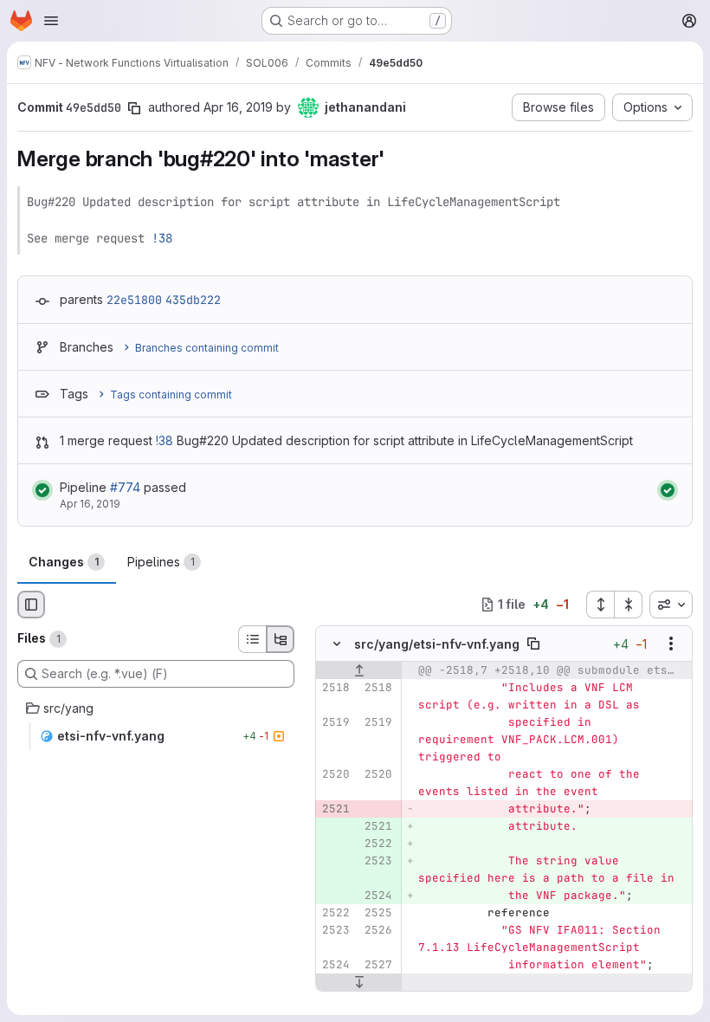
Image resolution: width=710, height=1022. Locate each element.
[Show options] (671, 643)
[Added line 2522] (377, 843)
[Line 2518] (335, 687)
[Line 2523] (335, 930)
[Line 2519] (335, 722)
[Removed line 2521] (335, 809)
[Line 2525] (377, 913)
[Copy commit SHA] (134, 108)
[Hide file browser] (31, 604)
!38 (162, 238)
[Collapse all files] (628, 604)
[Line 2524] (335, 964)
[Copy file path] (533, 643)
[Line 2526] (377, 930)
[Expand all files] (600, 604)
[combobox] (671, 604)
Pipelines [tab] (161, 561)
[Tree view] (280, 639)
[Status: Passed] (42, 490)
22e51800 (134, 299)
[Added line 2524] (377, 895)
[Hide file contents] (336, 643)
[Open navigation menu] (51, 21)
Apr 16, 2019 (238, 107)
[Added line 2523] (377, 861)
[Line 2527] (377, 964)
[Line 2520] (335, 774)
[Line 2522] (335, 913)
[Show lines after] (359, 982)
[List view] (252, 639)
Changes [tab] (64, 561)
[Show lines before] (359, 670)
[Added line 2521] (377, 826)
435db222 (193, 299)
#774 (125, 487)
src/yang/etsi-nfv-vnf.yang (437, 644)
